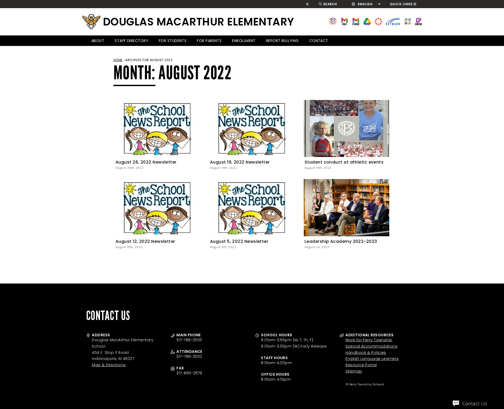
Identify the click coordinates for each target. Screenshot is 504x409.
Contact (318, 40)
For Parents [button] (209, 40)
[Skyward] (393, 21)
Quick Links (401, 4)
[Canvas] (378, 21)
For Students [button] (172, 40)
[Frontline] (418, 21)
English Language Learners (371, 358)
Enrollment (244, 40)
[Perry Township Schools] (333, 21)
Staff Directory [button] (131, 40)
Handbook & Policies (365, 352)
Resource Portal (361, 365)
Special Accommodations (371, 346)
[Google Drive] (367, 21)
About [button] (97, 40)
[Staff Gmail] (344, 21)
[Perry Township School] (91, 21)
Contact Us (474, 403)
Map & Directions (108, 365)
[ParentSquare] (407, 21)
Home (118, 60)
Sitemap (353, 371)
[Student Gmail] (356, 21)
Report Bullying (282, 40)
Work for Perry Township (368, 340)
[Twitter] (307, 4)
